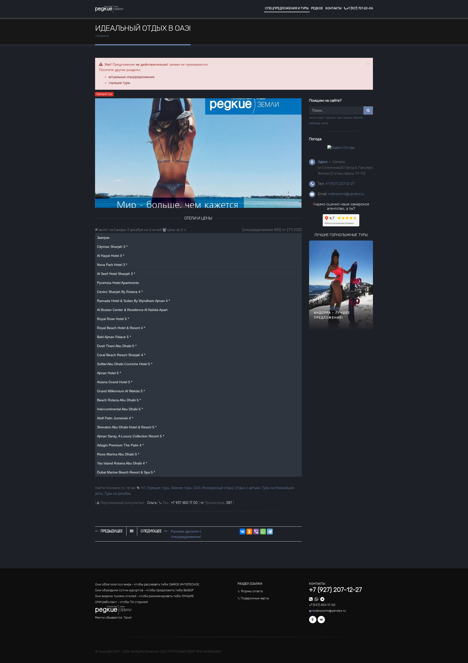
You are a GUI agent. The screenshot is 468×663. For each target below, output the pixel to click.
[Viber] (256, 531)
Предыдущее (111, 531)
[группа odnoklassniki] (312, 619)
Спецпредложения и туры (287, 8)
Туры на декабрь (118, 494)
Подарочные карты (255, 598)
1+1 (143, 488)
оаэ (339, 117)
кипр (324, 123)
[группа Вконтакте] (321, 619)
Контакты (333, 8)
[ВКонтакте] (242, 531)
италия (357, 117)
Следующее (152, 531)
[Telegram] (270, 531)
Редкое (317, 8)
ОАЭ (197, 488)
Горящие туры (158, 488)
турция (330, 117)
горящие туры (119, 83)
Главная (102, 36)
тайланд (314, 123)
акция (347, 117)
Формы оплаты (252, 591)
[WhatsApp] (263, 531)
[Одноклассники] (249, 531)
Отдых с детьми (247, 488)
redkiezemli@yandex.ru (346, 194)
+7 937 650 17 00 (184, 503)
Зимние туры (181, 488)
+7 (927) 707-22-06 (359, 8)
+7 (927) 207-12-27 (339, 184)
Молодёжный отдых (217, 488)
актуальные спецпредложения (131, 77)
